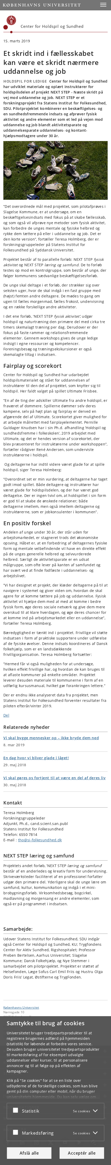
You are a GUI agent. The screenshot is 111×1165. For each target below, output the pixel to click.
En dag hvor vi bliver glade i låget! (36, 757)
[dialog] (55, 1090)
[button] (103, 4)
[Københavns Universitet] (9, 24)
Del (6, 715)
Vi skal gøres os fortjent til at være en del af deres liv (54, 777)
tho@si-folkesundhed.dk (40, 839)
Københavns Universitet (21, 1007)
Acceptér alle (82, 1153)
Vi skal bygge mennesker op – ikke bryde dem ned (51, 737)
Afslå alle (29, 1153)
